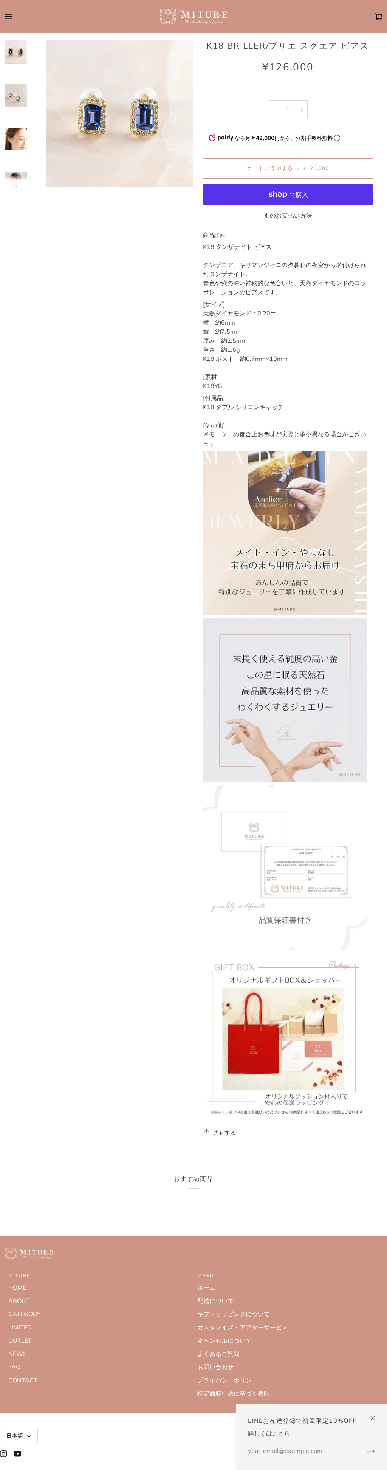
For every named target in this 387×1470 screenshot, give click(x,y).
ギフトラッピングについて (233, 1314)
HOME (17, 1287)
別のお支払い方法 (288, 215)
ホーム (206, 1287)
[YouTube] (17, 1453)
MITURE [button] (19, 1275)
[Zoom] (60, 173)
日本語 (16, 1435)
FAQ (14, 1367)
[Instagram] (3, 1453)
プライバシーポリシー (227, 1380)
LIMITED (20, 1327)
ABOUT (19, 1301)
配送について (215, 1301)
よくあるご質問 (218, 1353)
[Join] (365, 1451)
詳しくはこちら (269, 1433)
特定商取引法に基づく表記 (233, 1393)
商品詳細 (214, 235)
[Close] (376, 1415)
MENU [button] (205, 1275)
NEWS (17, 1353)
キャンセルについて (224, 1340)
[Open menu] (16, 16)
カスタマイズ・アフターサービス (242, 1327)
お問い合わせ (215, 1367)
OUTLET (20, 1340)
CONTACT (22, 1380)
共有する (224, 1132)
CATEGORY (24, 1314)
